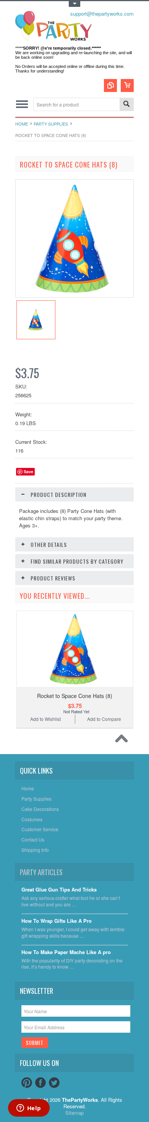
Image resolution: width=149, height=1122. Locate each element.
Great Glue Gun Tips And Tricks (59, 890)
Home (21, 124)
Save (28, 471)
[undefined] (74, 295)
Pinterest (26, 1082)
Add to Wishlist (45, 719)
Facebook (40, 1082)
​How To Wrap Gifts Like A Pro (56, 921)
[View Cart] (127, 85)
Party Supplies (51, 124)
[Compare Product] (110, 85)
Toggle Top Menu (74, 4)
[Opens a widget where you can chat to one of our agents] (29, 1108)
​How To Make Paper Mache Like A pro (66, 952)
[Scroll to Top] (123, 740)
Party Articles (41, 872)
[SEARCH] (126, 104)
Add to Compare (104, 719)
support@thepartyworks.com (102, 13)
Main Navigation (22, 104)
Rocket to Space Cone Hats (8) (74, 696)
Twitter (54, 1082)
